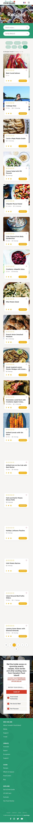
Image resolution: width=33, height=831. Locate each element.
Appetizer (17, 43)
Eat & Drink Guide (9, 789)
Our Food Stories (8, 801)
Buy (4, 779)
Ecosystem (6, 754)
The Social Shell (15, 703)
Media (5, 729)
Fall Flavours (14, 708)
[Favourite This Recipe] (26, 70)
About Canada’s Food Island (12, 725)
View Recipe (23, 80)
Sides (25, 47)
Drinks (8, 47)
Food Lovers (7, 776)
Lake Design (27, 815)
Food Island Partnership (14, 697)
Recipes (5, 768)
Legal (19, 812)
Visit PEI (25, 812)
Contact (14, 812)
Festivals (6, 797)
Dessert (24, 43)
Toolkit (8, 812)
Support (6, 733)
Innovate (6, 747)
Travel (5, 737)
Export (5, 750)
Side (20, 47)
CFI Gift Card (7, 793)
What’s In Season (8, 772)
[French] (24, 3)
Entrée (14, 47)
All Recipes (9, 43)
